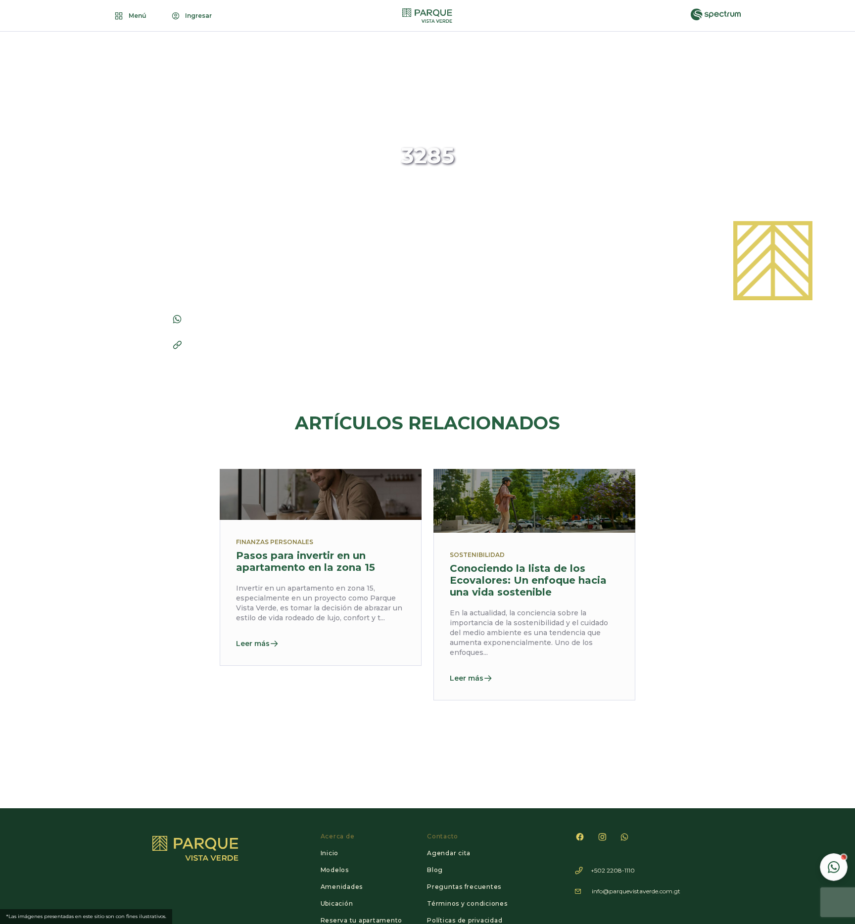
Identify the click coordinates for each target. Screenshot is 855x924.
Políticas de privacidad (464, 920)
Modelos (335, 870)
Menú (137, 15)
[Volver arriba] (833, 837)
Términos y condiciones (467, 903)
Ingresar (198, 15)
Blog (435, 870)
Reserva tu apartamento (362, 920)
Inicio (330, 853)
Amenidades (342, 886)
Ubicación (337, 903)
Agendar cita (449, 853)
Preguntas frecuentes (464, 886)
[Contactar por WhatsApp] (834, 867)
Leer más (253, 643)
